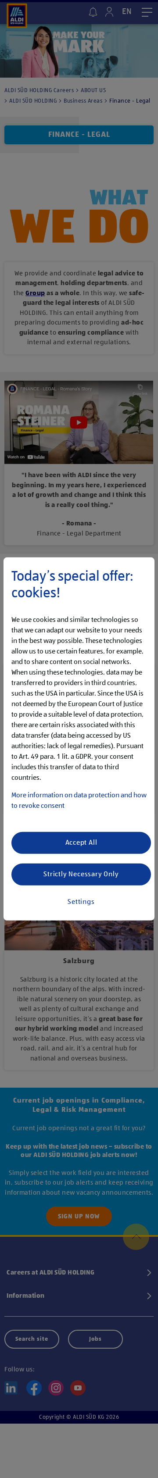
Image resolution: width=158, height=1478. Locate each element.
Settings (81, 902)
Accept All (81, 842)
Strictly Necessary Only (80, 874)
